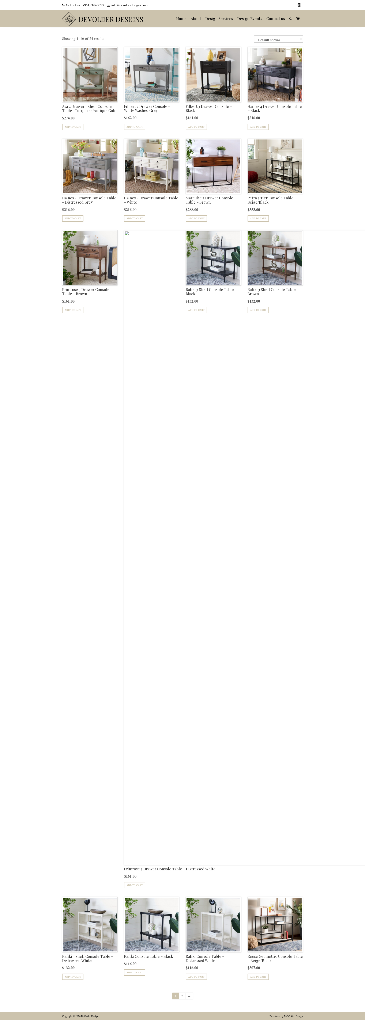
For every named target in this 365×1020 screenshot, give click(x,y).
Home (181, 18)
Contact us (275, 18)
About (196, 18)
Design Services (219, 18)
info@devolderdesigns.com (129, 5)
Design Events (249, 18)
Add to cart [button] (73, 127)
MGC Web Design (293, 1016)
